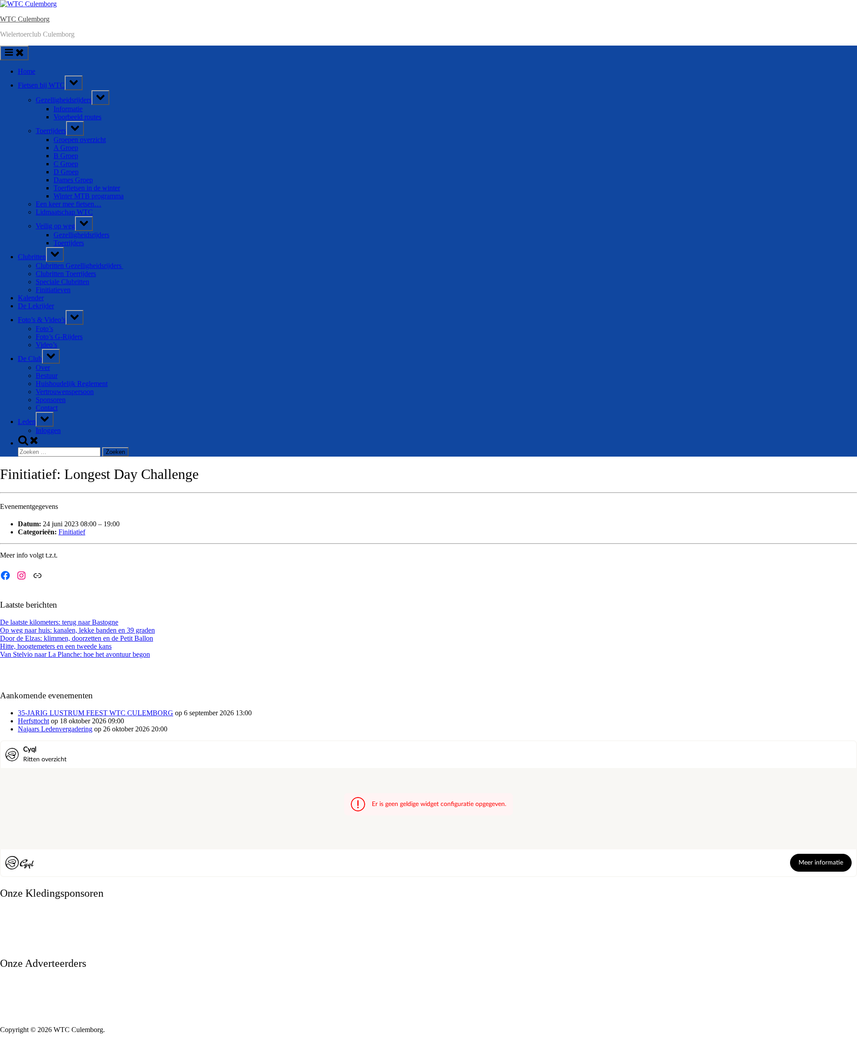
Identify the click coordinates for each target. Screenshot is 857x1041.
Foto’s (44, 328)
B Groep (66, 156)
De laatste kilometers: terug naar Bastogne (59, 622)
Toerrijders (51, 130)
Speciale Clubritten (62, 281)
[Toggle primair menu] (14, 53)
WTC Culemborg (25, 19)
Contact (47, 407)
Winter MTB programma (89, 196)
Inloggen (48, 430)
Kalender (31, 298)
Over (43, 367)
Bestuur (47, 375)
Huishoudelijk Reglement (72, 383)
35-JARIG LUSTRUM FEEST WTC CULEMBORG (95, 713)
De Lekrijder (36, 306)
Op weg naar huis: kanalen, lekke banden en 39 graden (77, 630)
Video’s (46, 344)
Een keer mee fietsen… (68, 204)
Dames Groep (73, 180)
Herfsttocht (33, 721)
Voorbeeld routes (77, 117)
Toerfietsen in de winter (87, 188)
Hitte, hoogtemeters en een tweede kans (56, 646)
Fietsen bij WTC (41, 85)
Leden (27, 421)
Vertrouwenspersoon (65, 391)
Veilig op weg (55, 226)
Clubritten (32, 256)
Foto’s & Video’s (42, 319)
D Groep (66, 172)
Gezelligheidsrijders (64, 100)
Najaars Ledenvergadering (55, 729)
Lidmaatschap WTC (64, 212)
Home (26, 71)
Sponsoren (51, 399)
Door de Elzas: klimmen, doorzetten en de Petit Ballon (76, 638)
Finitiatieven (53, 290)
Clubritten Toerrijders (66, 273)
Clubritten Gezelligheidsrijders (79, 265)
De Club (30, 358)
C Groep (66, 164)
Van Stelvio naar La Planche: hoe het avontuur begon (75, 654)
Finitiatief (71, 532)
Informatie (68, 109)
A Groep (66, 147)
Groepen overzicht (80, 139)
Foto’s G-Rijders (59, 336)
